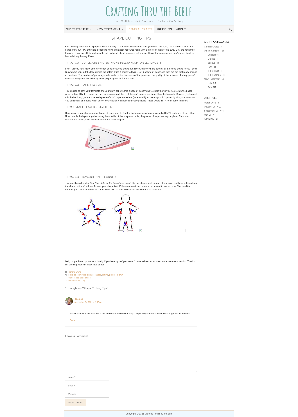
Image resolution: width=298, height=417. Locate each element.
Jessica (78, 299)
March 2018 (210, 102)
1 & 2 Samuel (214, 75)
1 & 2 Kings (213, 71)
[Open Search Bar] (230, 29)
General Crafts (140, 29)
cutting (105, 275)
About (181, 29)
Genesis (212, 54)
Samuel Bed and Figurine (79, 278)
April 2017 (209, 118)
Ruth (210, 66)
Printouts (164, 29)
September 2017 (212, 110)
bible (70, 275)
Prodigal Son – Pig (76, 281)
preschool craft (116, 275)
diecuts (90, 275)
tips (84, 275)
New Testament (108, 29)
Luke (210, 83)
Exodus (211, 58)
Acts (210, 87)
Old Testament (77, 29)
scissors (78, 275)
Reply (72, 320)
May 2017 (209, 114)
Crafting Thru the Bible (149, 11)
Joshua (211, 62)
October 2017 (211, 106)
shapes (98, 275)
